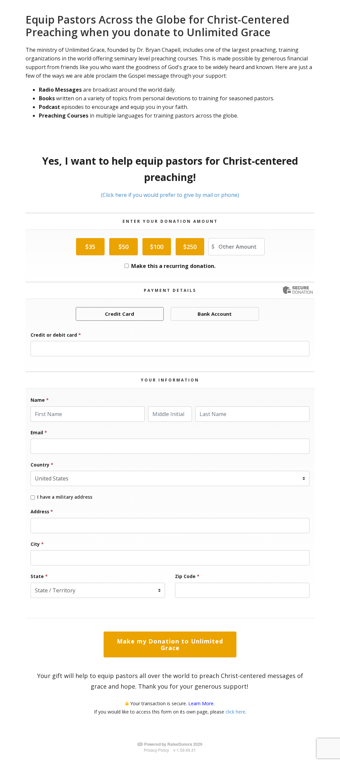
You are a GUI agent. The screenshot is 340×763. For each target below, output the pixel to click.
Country (42, 465)
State (39, 576)
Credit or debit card (56, 335)
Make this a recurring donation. (173, 266)
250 (192, 247)
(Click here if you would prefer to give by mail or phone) (170, 195)
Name (39, 400)
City (37, 544)
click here (235, 712)
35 (92, 247)
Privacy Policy (156, 750)
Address (42, 511)
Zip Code (187, 576)
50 (125, 247)
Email (39, 432)
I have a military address (64, 497)
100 (158, 247)
